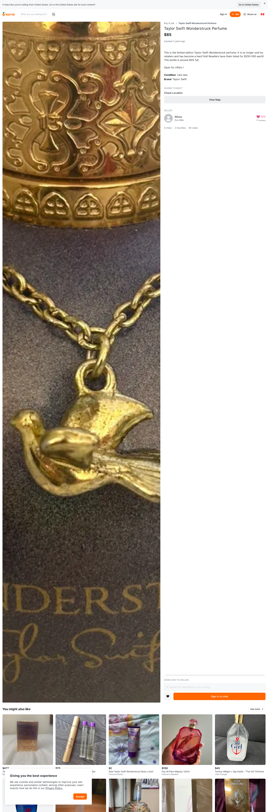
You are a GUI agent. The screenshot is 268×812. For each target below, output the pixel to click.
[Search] (53, 14)
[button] (257, 709)
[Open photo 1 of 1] (81, 362)
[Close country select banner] (264, 3)
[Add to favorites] (168, 696)
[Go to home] (8, 14)
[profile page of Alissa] (168, 118)
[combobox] (35, 14)
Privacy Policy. (54, 788)
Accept (80, 796)
